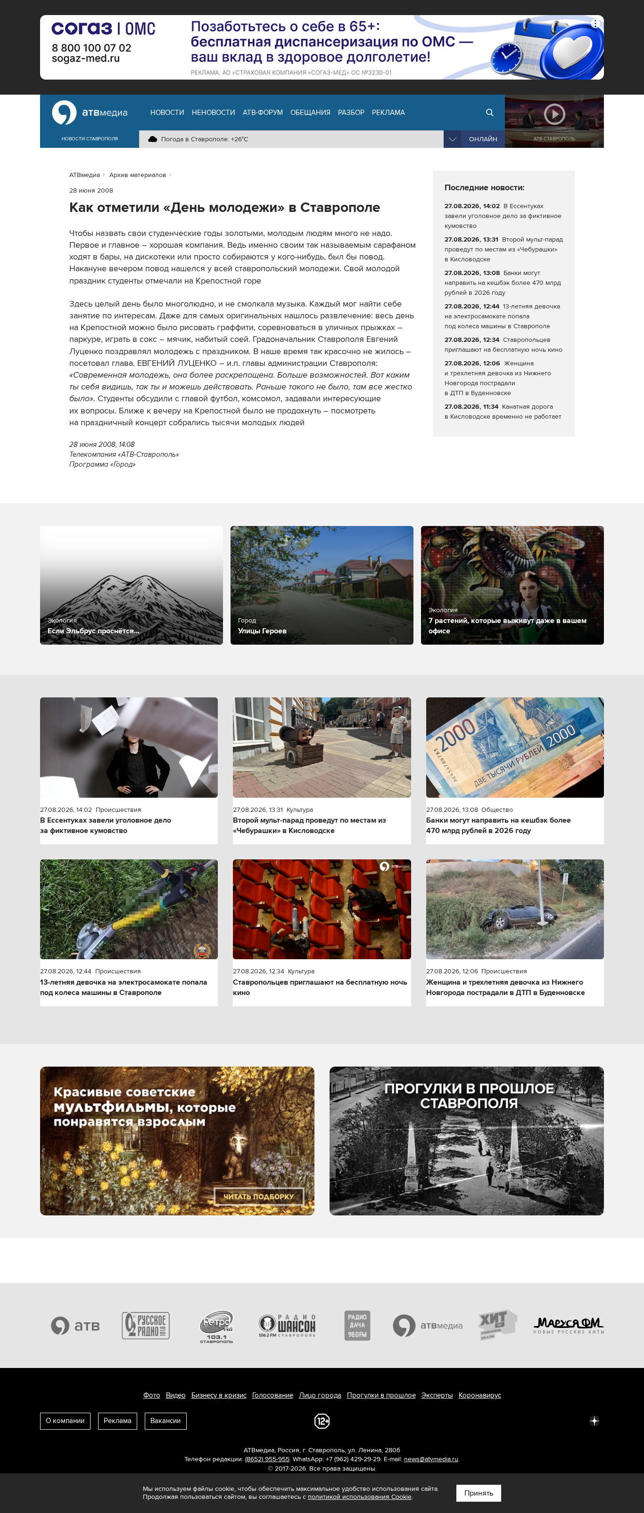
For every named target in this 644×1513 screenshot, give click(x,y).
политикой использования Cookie (360, 1497)
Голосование (272, 1395)
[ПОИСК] (489, 112)
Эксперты (437, 1395)
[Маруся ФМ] (569, 1325)
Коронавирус (480, 1395)
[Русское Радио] (146, 1325)
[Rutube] (573, 1420)
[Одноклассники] (511, 1420)
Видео (176, 1395)
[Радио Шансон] (287, 1325)
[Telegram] (490, 1420)
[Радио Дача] (357, 1325)
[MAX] (532, 1420)
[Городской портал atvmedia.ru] (428, 1325)
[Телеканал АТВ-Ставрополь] (75, 1325)
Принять (478, 1493)
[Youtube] (553, 1420)
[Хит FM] (498, 1325)
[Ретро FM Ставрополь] (216, 1325)
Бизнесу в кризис (219, 1395)
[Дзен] (594, 1420)
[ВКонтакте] (470, 1420)
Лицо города (320, 1395)
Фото (151, 1395)
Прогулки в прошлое (381, 1395)
